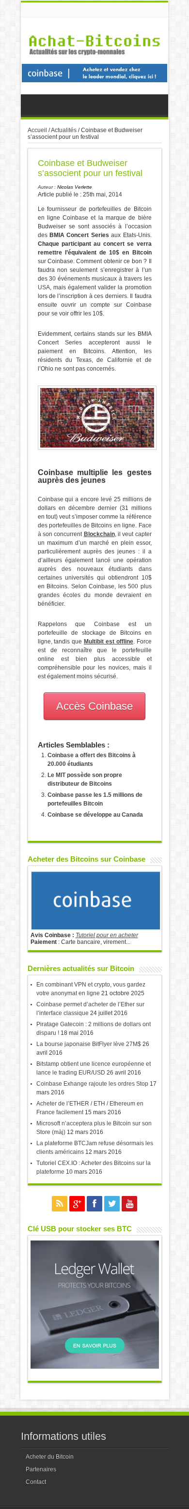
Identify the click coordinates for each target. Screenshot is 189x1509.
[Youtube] (129, 1203)
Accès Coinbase (94, 706)
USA (44, 287)
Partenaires (41, 1469)
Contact (36, 1482)
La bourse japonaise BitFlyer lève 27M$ (88, 1044)
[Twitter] (112, 1203)
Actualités (64, 130)
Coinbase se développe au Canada (95, 814)
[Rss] (59, 1203)
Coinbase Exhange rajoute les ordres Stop (92, 1083)
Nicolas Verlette (74, 187)
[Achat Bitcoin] (94, 60)
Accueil (37, 130)
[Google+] (77, 1203)
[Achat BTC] (94, 80)
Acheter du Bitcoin (50, 1456)
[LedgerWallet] (95, 1366)
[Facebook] (94, 1203)
